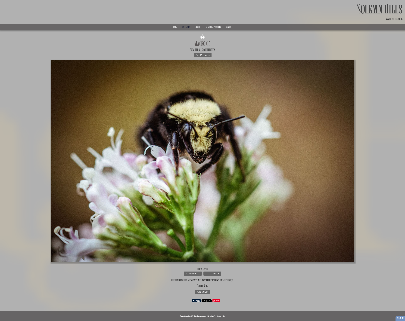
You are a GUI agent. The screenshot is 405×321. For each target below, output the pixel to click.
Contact (229, 27)
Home (175, 27)
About (198, 27)
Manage (400, 1)
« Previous (191, 273)
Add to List (202, 291)
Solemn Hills (379, 9)
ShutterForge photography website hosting (203, 316)
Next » (215, 273)
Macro (202, 49)
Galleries (186, 27)
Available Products (213, 27)
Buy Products (203, 55)
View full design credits (219, 316)
